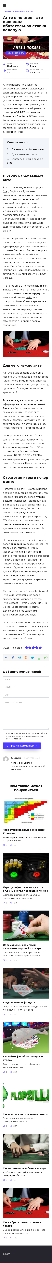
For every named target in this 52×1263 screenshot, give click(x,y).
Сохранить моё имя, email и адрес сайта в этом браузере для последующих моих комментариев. (26, 736)
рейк (29, 297)
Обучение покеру (15, 53)
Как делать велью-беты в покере (25, 1168)
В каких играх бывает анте (28, 149)
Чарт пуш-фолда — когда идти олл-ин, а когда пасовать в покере (25, 889)
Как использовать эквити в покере (25, 1114)
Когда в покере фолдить (19, 1002)
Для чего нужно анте (24, 154)
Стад (6, 191)
